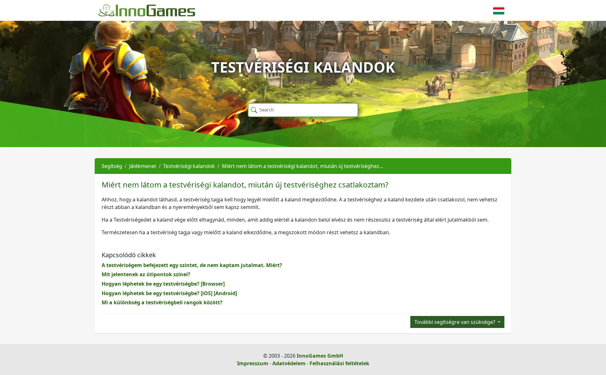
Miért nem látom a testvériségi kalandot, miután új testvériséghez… (302, 166)
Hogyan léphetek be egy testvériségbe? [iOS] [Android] (169, 293)
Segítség (112, 166)
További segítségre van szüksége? (455, 321)
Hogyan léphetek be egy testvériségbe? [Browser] (163, 283)
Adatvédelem (289, 363)
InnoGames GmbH (320, 355)
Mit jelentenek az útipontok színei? (146, 274)
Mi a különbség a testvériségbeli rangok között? (162, 302)
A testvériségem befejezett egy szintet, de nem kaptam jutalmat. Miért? (192, 265)
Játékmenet (142, 166)
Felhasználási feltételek (339, 363)
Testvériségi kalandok (189, 166)
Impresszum (252, 363)
